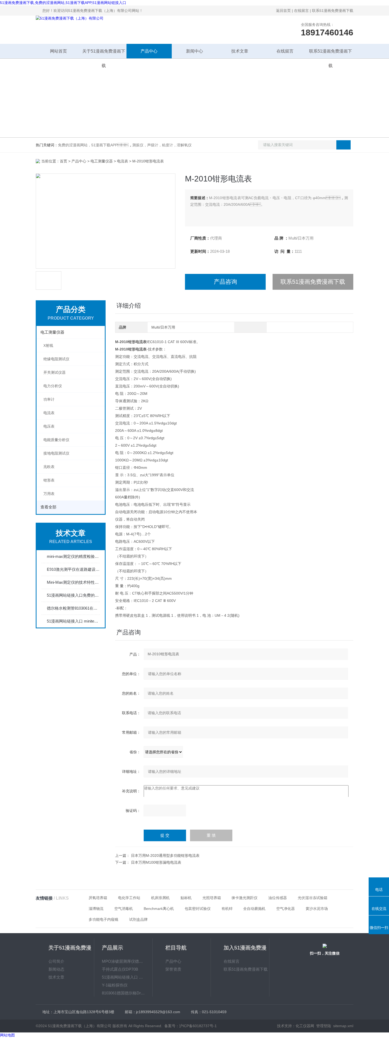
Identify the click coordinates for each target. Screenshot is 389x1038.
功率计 (49, 399)
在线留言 (301, 10)
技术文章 (239, 51)
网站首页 (58, 51)
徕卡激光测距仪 (244, 898)
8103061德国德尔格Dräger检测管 (123, 993)
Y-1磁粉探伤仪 (115, 985)
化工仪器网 (305, 1026)
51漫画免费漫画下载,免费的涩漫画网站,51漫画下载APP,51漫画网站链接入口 (63, 3)
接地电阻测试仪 (56, 453)
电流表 (122, 161)
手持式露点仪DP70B (120, 969)
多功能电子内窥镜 (103, 919)
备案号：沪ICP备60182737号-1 (190, 1026)
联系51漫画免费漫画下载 (332, 10)
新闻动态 (56, 969)
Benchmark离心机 (159, 908)
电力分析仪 (52, 386)
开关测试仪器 (54, 372)
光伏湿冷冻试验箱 (312, 898)
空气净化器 (285, 908)
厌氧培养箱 (98, 898)
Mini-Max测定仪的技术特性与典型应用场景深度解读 (73, 582)
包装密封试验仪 (198, 908)
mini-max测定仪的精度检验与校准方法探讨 (73, 556)
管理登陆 (323, 1026)
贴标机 (186, 898)
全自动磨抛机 (254, 908)
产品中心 (149, 51)
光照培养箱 (211, 898)
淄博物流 (96, 908)
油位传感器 (277, 898)
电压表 (49, 426)
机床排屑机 (160, 898)
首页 (63, 161)
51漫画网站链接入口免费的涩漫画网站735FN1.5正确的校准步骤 (73, 595)
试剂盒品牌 (138, 919)
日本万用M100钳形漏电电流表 (156, 862)
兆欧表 (49, 467)
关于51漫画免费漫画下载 (103, 53)
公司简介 (56, 961)
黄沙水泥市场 (317, 908)
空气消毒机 (123, 908)
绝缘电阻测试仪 (56, 359)
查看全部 (48, 507)
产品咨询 (225, 281)
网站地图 (7, 1035)
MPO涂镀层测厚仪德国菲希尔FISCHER (123, 961)
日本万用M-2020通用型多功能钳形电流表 (165, 855)
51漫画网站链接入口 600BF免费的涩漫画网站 (123, 977)
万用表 (49, 494)
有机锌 (227, 908)
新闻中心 (194, 51)
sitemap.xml (343, 1026)
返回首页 (283, 10)
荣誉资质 (173, 969)
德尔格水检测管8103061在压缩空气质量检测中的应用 (73, 608)
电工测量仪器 (102, 161)
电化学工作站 (129, 898)
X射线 (48, 345)
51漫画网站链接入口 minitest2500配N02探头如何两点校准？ (73, 621)
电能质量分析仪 (56, 440)
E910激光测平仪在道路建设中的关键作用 (73, 569)
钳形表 (49, 480)
